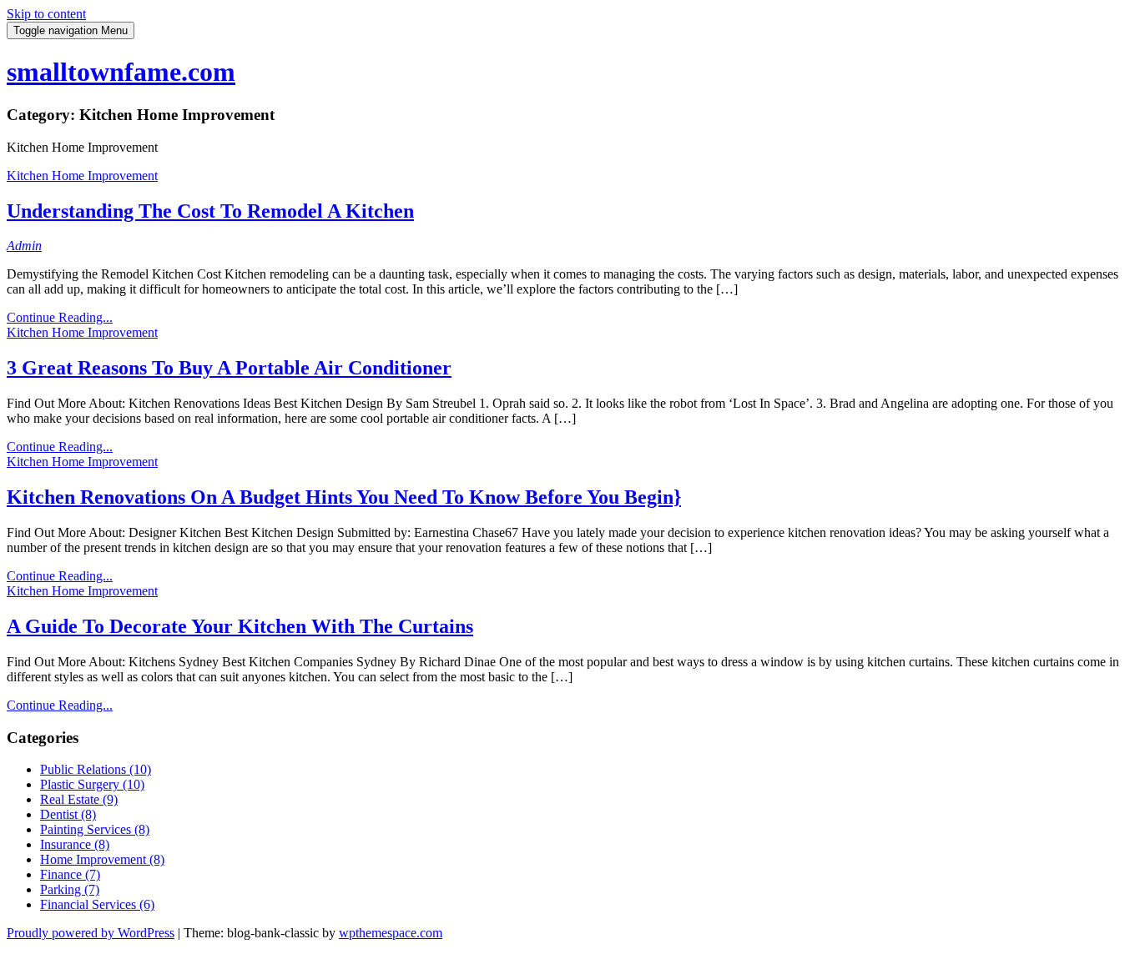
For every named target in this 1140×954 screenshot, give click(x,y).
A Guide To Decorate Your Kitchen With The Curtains (240, 626)
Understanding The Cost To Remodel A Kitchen (210, 211)
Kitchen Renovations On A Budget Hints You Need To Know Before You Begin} (344, 497)
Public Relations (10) (95, 769)
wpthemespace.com (390, 933)
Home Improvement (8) (102, 859)
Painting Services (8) (94, 829)
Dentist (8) (68, 814)
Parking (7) (69, 889)
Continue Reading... (60, 317)
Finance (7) (70, 874)
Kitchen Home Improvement (82, 175)
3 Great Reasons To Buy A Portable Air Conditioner (229, 368)
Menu (70, 30)
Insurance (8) (74, 844)
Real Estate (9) (79, 799)
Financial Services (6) (97, 904)
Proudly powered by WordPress (90, 933)
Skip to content (46, 14)
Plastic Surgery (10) (92, 784)
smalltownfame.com (121, 72)
